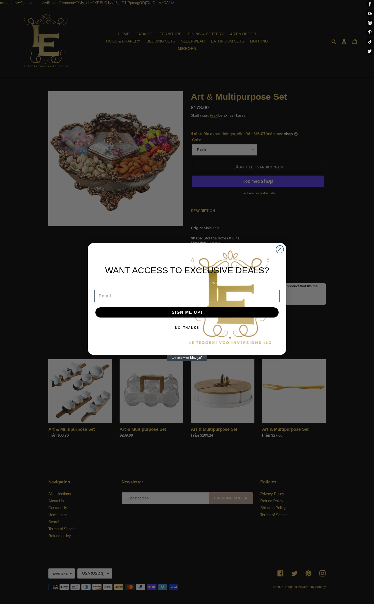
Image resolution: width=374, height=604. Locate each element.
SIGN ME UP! (187, 312)
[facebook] (370, 4)
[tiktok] (370, 42)
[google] (370, 13)
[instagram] (370, 23)
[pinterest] (370, 32)
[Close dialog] (280, 249)
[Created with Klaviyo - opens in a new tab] (187, 358)
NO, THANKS (187, 327)
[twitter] (370, 51)
